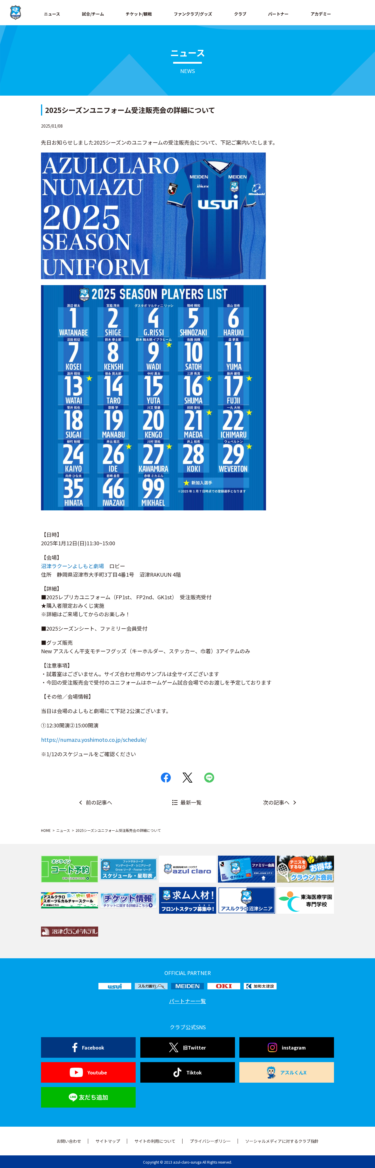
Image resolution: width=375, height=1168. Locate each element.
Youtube (97, 1072)
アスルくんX (293, 1072)
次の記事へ (276, 802)
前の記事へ (99, 802)
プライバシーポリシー (210, 1141)
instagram (294, 1047)
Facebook (93, 1047)
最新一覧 (191, 802)
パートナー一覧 (187, 1001)
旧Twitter (194, 1047)
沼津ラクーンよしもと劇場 (72, 566)
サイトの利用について (154, 1141)
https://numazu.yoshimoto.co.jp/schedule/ (94, 739)
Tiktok (194, 1072)
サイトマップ (108, 1141)
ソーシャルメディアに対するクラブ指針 (282, 1141)
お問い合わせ (69, 1141)
